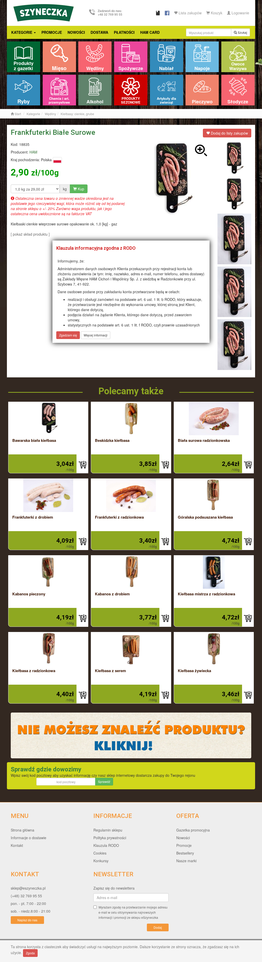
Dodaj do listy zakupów (229, 133)
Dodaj (158, 927)
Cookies (99, 853)
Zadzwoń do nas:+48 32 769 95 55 (110, 12)
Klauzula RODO (106, 845)
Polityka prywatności (109, 837)
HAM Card (150, 32)
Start (17, 114)
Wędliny (50, 114)
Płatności (124, 32)
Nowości (76, 32)
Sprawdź (104, 781)
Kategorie (22, 32)
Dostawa (99, 32)
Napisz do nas (27, 920)
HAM (33, 152)
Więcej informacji (95, 335)
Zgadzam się (68, 335)
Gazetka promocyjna (193, 830)
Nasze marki (186, 860)
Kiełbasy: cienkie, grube (77, 114)
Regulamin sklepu (107, 830)
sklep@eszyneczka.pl (28, 888)
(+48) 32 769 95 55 (26, 895)
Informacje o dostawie (28, 837)
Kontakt (17, 845)
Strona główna (22, 830)
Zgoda (30, 953)
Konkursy (100, 860)
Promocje (51, 32)
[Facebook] (167, 13)
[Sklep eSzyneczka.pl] (43, 12)
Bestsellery (185, 853)
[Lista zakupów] (158, 13)
